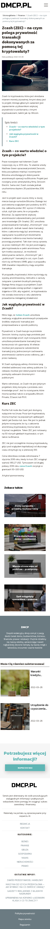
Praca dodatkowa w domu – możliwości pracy (25, 537)
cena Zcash (25, 466)
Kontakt (25, 827)
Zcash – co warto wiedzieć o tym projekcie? (27, 128)
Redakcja (25, 823)
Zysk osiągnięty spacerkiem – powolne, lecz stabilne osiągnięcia (25, 598)
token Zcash (23, 315)
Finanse (21, 15)
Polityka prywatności (25, 913)
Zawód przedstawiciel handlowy (25, 880)
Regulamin (25, 924)
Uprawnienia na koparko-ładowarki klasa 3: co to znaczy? (25, 899)
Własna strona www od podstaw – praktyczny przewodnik (25, 568)
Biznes (25, 841)
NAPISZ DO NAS (25, 767)
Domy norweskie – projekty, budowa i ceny (25, 507)
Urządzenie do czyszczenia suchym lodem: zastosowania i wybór (39, 706)
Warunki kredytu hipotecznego (39, 673)
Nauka (25, 857)
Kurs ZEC (14, 141)
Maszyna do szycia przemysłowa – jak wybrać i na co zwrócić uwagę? (25, 886)
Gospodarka (25, 853)
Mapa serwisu (24, 919)
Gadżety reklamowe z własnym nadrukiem (25, 892)
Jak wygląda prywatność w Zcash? (23, 135)
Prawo (25, 866)
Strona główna (9, 15)
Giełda (25, 849)
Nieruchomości (25, 861)
